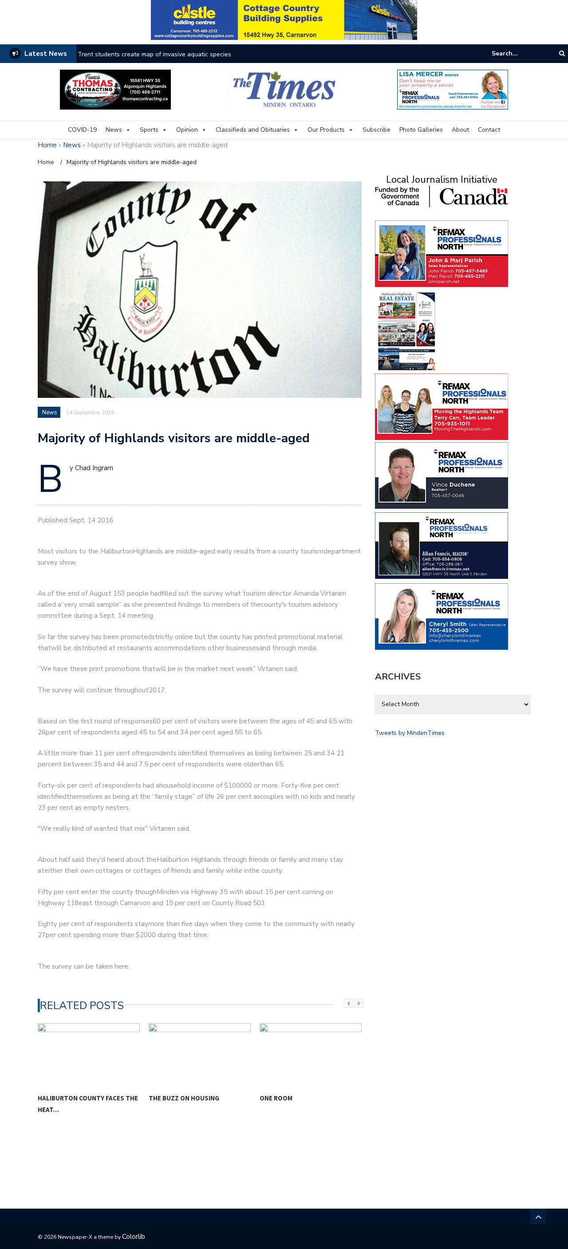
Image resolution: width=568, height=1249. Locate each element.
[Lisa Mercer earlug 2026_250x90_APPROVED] (452, 89)
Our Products (326, 130)
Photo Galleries (421, 130)
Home (47, 145)
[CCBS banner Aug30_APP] (284, 19)
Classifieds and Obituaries (253, 130)
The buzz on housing (184, 1098)
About (460, 130)
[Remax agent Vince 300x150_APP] (441, 475)
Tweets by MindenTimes (410, 733)
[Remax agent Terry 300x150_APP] (441, 406)
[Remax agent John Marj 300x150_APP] (441, 253)
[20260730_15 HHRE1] (407, 330)
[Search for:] (518, 53)
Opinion (187, 130)
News (114, 130)
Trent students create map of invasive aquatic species (154, 54)
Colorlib (133, 1236)
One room (276, 1098)
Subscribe (376, 130)
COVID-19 (82, 130)
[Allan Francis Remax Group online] (441, 545)
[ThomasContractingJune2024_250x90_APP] (115, 89)
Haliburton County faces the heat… (88, 1104)
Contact (489, 130)
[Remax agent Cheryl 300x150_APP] (441, 616)
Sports (149, 130)
